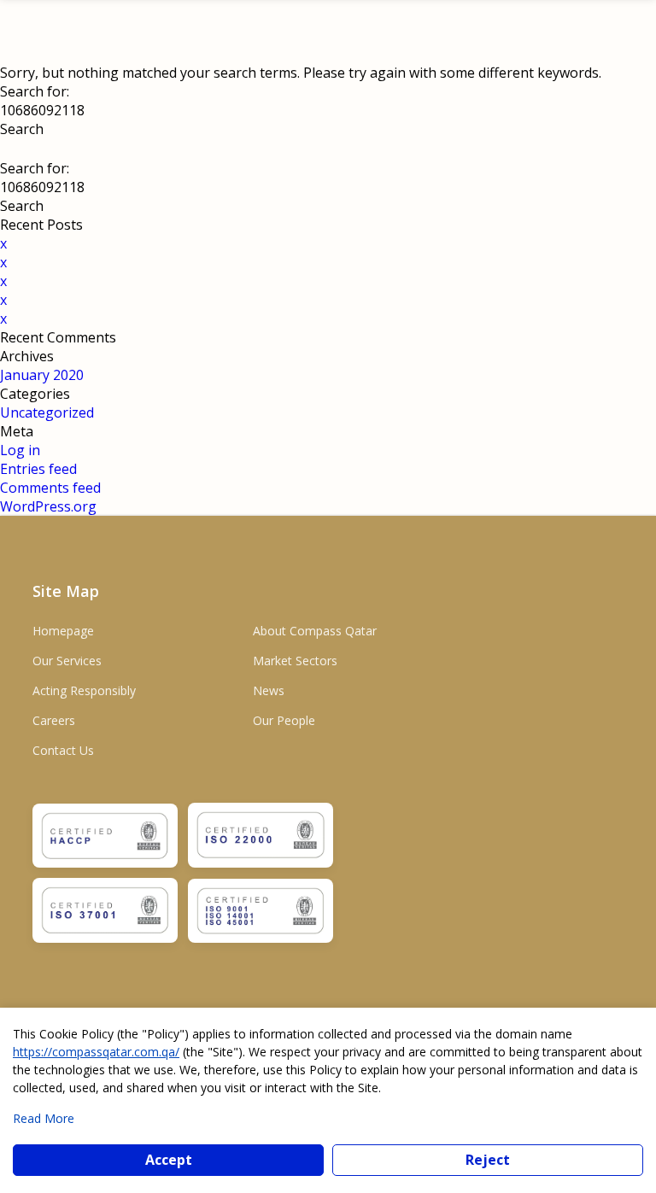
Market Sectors (295, 660)
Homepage (63, 631)
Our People (284, 720)
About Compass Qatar (315, 631)
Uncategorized (47, 412)
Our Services (67, 660)
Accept (168, 1159)
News (268, 690)
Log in (20, 450)
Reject (488, 1159)
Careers (53, 720)
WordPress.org (48, 506)
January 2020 (42, 375)
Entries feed (38, 468)
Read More (43, 1118)
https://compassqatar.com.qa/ (96, 1052)
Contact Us (63, 750)
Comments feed (50, 487)
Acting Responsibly (84, 690)
